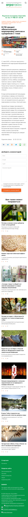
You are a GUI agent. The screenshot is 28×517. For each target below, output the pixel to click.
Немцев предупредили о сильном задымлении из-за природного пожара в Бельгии (13, 382)
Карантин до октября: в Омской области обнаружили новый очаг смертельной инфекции (12, 350)
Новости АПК (15, 21)
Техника (3, 473)
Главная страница (6, 21)
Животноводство (6, 475)
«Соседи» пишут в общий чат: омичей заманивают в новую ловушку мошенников (11, 285)
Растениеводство (6, 471)
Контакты (4, 463)
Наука (3, 477)
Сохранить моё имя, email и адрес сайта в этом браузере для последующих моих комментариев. (13, 185)
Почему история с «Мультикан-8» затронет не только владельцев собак (12, 318)
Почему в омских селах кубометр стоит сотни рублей (12, 224)
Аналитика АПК (5, 479)
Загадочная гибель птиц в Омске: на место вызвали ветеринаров (13, 444)
